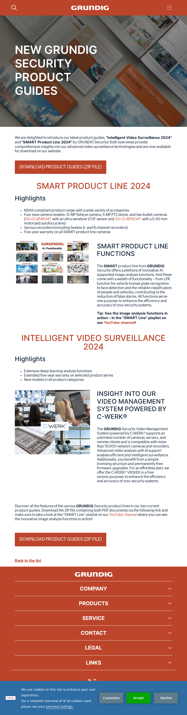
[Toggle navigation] (169, 7)
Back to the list (28, 560)
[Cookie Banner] (93, 698)
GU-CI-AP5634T (128, 219)
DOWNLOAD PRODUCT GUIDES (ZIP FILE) (60, 167)
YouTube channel (123, 515)
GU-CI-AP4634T (38, 219)
